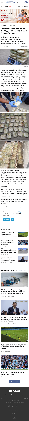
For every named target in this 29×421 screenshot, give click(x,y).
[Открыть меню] (2, 2)
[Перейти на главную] (10, 2)
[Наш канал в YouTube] (20, 406)
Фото (17, 395)
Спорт (2, 351)
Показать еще (14, 381)
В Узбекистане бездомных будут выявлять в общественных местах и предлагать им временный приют (13, 291)
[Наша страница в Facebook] (16, 406)
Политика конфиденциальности (14, 410)
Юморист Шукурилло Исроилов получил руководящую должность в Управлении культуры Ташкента (14, 319)
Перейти (6, 219)
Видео (22, 395)
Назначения (4, 323)
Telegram (20, 212)
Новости (7, 395)
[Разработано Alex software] (14, 418)
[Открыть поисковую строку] (18, 2)
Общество (3, 296)
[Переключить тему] (26, 2)
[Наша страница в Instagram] (9, 406)
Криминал (3, 25)
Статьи (13, 395)
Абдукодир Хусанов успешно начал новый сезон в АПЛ (12, 373)
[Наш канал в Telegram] (13, 406)
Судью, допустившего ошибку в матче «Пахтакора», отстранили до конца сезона (13, 346)
